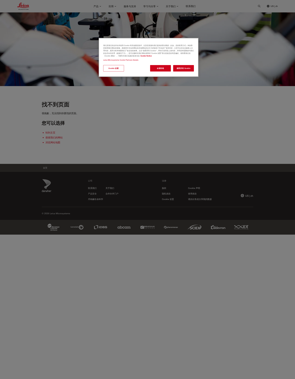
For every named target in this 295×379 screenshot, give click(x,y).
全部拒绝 (160, 68)
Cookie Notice (146, 56)
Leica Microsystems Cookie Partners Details (120, 60)
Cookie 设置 (113, 68)
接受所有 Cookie (183, 68)
